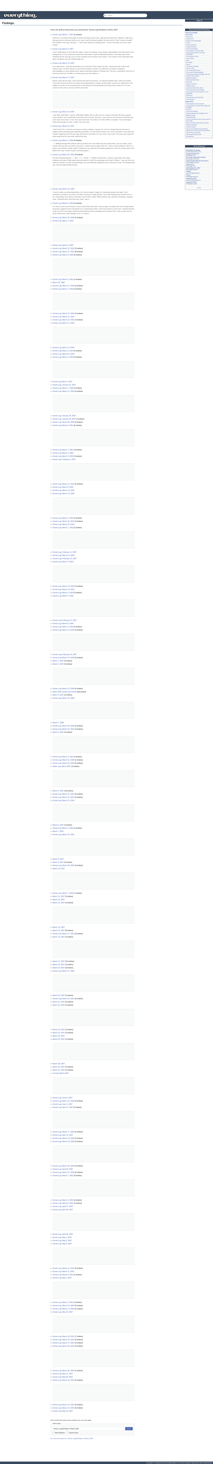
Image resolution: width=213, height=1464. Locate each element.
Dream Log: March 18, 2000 (63, 1138)
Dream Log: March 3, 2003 (63, 245)
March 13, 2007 (59, 903)
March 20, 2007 (59, 995)
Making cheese (190, 115)
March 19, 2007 (59, 968)
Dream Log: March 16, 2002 (63, 490)
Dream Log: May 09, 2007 (63, 1377)
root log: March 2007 (61, 1073)
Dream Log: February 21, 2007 (65, 620)
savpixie (194, 183)
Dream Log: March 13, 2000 (63, 630)
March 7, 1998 (58, 723)
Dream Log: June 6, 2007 (62, 1098)
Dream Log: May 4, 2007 (62, 1278)
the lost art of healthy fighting (194, 72)
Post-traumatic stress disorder (195, 104)
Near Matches (60, 1433)
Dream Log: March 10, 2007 (63, 63)
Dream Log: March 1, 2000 (63, 453)
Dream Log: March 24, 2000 (63, 1305)
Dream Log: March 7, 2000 (63, 388)
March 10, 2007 (59, 869)
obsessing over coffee (193, 168)
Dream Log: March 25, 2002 (63, 248)
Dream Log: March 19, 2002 (63, 586)
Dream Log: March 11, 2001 (63, 1271)
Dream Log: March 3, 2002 (63, 456)
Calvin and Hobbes (192, 111)
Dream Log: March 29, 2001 (63, 1371)
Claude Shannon (191, 45)
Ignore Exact (73, 1433)
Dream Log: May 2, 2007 (62, 1240)
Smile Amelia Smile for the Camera (197, 161)
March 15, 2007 (59, 930)
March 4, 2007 (58, 732)
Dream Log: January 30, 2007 (64, 419)
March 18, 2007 (59, 964)
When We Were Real (192, 80)
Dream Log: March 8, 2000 (63, 623)
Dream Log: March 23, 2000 (63, 1141)
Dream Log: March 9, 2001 (63, 1203)
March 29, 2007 (59, 1067)
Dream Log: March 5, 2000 (63, 593)
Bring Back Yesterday (193, 150)
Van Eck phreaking (192, 49)
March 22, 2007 (59, 1005)
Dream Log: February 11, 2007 (65, 552)
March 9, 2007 (58, 862)
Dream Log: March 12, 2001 (63, 1268)
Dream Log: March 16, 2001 (63, 1380)
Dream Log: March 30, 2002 (63, 865)
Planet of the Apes (191, 125)
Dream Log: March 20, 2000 (63, 1166)
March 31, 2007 (59, 1070)
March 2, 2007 (58, 664)
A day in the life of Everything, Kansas (197, 123)
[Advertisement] (106, 6)
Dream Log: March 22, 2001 (63, 834)
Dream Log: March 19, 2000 (63, 658)
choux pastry (190, 58)
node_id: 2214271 (191, 84)
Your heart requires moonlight (195, 90)
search (129, 1429)
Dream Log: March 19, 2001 (63, 589)
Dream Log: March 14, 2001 (63, 1405)
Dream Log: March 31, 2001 (63, 794)
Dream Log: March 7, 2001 (63, 1175)
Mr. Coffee (189, 62)
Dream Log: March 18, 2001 (63, 999)
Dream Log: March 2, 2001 (63, 1302)
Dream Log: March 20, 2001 (63, 155)
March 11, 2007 (59, 896)
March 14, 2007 (59, 927)
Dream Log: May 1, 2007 (62, 1237)
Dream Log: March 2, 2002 (63, 518)
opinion (189, 173)
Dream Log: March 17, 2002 (63, 971)
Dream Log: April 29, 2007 (63, 1210)
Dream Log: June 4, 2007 (62, 1104)
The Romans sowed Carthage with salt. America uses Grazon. (198, 75)
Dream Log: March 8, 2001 (63, 1275)
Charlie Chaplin (191, 127)
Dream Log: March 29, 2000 (63, 422)
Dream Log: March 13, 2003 (63, 347)
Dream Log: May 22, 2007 (63, 1411)
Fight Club (189, 95)
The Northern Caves (192, 56)
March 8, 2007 (58, 859)
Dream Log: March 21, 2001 (63, 484)
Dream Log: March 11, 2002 (63, 317)
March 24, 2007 (59, 1033)
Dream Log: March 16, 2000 (63, 763)
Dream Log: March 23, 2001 (63, 320)
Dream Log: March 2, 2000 (63, 140)
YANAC (188, 171)
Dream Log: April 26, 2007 (63, 1169)
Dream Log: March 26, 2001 (63, 1336)
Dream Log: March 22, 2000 (63, 688)
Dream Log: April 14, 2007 (63, 1135)
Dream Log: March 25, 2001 (63, 1340)
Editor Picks (189, 101)
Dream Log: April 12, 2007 (63, 1107)
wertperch (195, 169)
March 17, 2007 (59, 961)
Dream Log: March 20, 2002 (63, 524)
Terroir (188, 43)
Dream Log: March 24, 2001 (63, 797)
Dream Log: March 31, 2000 (63, 760)
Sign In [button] (199, 20)
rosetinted (196, 159)
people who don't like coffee (194, 88)
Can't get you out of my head (194, 97)
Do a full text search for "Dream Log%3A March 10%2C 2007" (72, 1438)
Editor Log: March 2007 (62, 766)
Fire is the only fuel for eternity (195, 157)
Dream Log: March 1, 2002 (63, 221)
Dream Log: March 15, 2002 (63, 313)
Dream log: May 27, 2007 (62, 382)
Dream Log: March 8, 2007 (63, 49)
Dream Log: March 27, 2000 (63, 1172)
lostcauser (196, 162)
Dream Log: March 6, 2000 (63, 627)
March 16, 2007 (59, 937)
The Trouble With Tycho (193, 70)
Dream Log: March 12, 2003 (63, 555)
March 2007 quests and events (65, 692)
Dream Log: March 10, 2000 (63, 1101)
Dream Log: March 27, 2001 (63, 252)
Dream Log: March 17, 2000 (63, 1132)
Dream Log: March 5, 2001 (63, 279)
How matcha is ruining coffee (195, 51)
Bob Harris (189, 37)
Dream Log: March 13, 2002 (63, 493)
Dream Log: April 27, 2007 (63, 1206)
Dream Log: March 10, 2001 (63, 729)
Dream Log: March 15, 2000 (63, 698)
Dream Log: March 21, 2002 (63, 323)
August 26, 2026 (191, 178)
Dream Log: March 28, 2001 (63, 521)
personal (189, 180)
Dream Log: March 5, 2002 (63, 828)
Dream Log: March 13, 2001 (63, 1408)
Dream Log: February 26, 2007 (65, 654)
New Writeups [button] (199, 146)
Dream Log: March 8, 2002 (63, 487)
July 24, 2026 (190, 68)
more (199, 187)
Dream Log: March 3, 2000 (63, 289)
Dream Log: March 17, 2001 (63, 1343)
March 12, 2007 (59, 900)
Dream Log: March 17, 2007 (63, 77)
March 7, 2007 (58, 831)
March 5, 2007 (58, 791)
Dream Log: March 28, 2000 (63, 726)
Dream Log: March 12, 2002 (63, 800)
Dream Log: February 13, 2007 (65, 558)
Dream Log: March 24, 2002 (63, 354)
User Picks (189, 35)
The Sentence (190, 99)
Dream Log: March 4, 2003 (63, 562)
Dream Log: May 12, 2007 (63, 1374)
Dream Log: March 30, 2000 (63, 217)
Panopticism (190, 136)
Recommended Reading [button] (199, 30)
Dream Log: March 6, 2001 (63, 425)
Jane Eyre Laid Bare (192, 66)
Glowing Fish (197, 152)
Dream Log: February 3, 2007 (64, 459)
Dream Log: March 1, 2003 (63, 528)
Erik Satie (189, 82)
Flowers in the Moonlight (193, 41)
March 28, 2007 (59, 1064)
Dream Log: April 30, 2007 (63, 1234)
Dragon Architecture (192, 154)
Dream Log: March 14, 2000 (63, 1309)
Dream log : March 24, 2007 (63, 126)
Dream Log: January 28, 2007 (64, 416)
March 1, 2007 (58, 661)
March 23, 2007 (59, 1030)
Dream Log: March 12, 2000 (63, 391)
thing (188, 155)
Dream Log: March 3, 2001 (63, 1200)
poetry (188, 159)
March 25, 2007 (59, 1036)
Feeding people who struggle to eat (197, 113)
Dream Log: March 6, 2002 (63, 203)
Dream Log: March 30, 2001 (63, 1346)
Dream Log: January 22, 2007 (64, 385)
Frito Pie (188, 109)
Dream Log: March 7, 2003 (63, 893)
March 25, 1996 (59, 282)
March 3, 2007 (58, 695)
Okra (187, 60)
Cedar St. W (189, 39)
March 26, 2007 (59, 1039)
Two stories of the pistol (193, 132)
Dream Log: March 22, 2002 (63, 189)
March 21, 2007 (59, 1002)
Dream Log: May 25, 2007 (63, 1312)
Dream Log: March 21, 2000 (63, 286)
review (189, 152)
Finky (193, 155)
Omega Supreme (191, 78)
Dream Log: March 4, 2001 (63, 757)
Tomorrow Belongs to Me (193, 134)
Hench (188, 64)
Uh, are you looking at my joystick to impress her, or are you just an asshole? (198, 129)
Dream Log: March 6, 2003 (63, 351)
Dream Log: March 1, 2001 (63, 450)
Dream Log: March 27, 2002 (63, 934)
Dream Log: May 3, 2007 (62, 1244)
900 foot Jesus (190, 86)
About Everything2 (191, 33)
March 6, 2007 (58, 825)
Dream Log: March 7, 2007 (63, 35)
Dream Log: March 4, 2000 (63, 596)
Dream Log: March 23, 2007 (63, 112)
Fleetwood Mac (190, 117)
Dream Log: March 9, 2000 (63, 255)
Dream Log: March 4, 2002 (63, 357)
